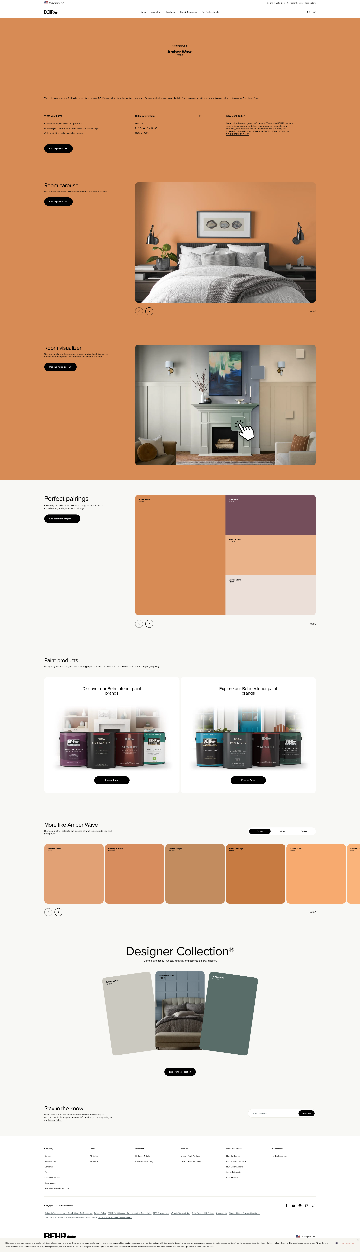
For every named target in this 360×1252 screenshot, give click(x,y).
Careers (48, 1156)
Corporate (49, 1166)
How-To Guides (233, 1156)
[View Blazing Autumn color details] (134, 874)
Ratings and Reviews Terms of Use (81, 1217)
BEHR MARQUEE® (261, 131)
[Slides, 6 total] (225, 242)
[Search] (308, 12)
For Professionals (279, 1156)
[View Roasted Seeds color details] (74, 874)
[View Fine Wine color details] (270, 515)
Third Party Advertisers (55, 1217)
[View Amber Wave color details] (180, 555)
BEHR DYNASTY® (242, 131)
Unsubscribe (221, 1213)
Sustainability (50, 1161)
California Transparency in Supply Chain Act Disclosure (69, 1213)
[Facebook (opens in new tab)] (286, 1205)
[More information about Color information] (200, 116)
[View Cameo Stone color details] (270, 595)
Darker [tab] (304, 831)
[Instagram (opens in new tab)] (307, 1205)
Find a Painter (232, 1177)
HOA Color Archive (234, 1166)
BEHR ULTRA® (278, 131)
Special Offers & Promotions (57, 1188)
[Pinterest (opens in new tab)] (300, 1205)
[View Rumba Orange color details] (255, 874)
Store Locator (50, 1182)
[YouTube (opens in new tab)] (293, 1205)
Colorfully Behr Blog (144, 1161)
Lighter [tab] (282, 831)
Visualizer (94, 1161)
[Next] (149, 311)
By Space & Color (143, 1156)
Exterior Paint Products (191, 1161)
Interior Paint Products (190, 1156)
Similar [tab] (260, 831)
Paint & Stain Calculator (236, 1161)
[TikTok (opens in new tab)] (313, 1205)
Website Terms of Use (180, 1213)
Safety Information (234, 1172)
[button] (344, 1243)
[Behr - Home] (60, 1237)
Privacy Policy (55, 1119)
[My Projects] (314, 12)
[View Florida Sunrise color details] (316, 874)
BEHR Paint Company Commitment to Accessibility (129, 1213)
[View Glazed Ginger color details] (195, 874)
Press (47, 1172)
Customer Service (52, 1177)
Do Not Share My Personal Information (115, 1217)
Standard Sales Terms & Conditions (244, 1213)
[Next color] (58, 912)
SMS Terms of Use (161, 1213)
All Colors (94, 1156)
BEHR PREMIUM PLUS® (237, 134)
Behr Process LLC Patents (203, 1213)
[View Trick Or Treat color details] (270, 555)
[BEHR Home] (51, 12)
